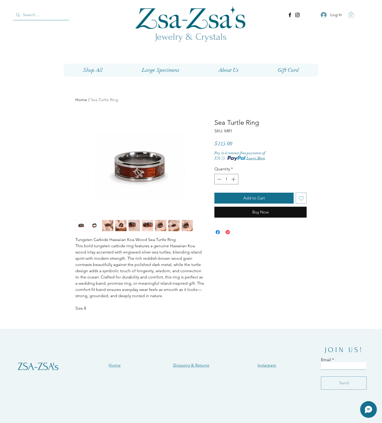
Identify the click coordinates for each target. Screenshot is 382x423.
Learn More (256, 158)
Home (81, 99)
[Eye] (190, 17)
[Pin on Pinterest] (228, 232)
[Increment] (234, 179)
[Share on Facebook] (218, 232)
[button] (351, 15)
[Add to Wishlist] (301, 198)
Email (326, 360)
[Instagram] (297, 15)
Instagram (267, 365)
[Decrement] (218, 179)
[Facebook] (290, 15)
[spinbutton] (226, 179)
